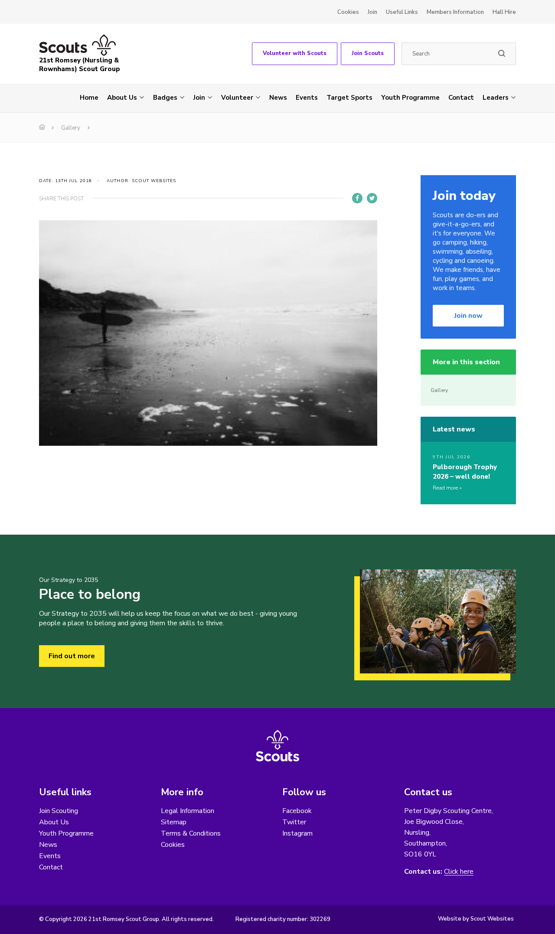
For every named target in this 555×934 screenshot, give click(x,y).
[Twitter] (372, 198)
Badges (165, 97)
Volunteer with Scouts (294, 53)
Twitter (294, 822)
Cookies (348, 12)
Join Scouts (368, 53)
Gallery (70, 128)
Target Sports (349, 97)
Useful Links (402, 12)
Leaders (496, 97)
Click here (458, 871)
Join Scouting (58, 811)
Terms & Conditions (191, 833)
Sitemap (173, 822)
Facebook (297, 811)
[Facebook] (357, 198)
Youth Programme (410, 97)
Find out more (72, 656)
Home (89, 97)
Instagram (297, 833)
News (278, 97)
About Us (122, 97)
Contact (461, 97)
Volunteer (237, 97)
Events (307, 97)
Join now (468, 315)
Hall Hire (504, 12)
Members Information (455, 12)
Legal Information (187, 811)
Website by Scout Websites (476, 919)
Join (372, 12)
